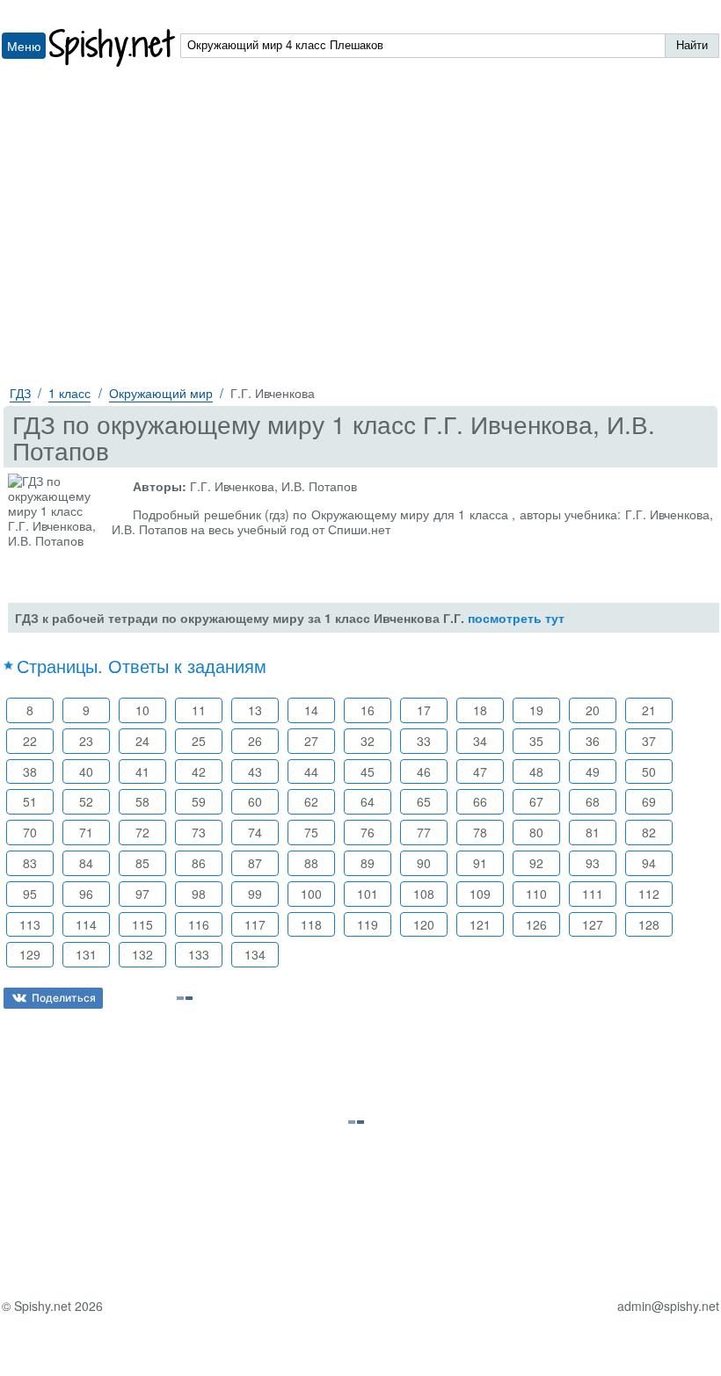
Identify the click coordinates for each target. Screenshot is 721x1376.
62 (311, 801)
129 (29, 954)
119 (367, 924)
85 (142, 863)
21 (649, 710)
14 (311, 710)
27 (311, 741)
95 (30, 893)
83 (30, 863)
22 (30, 741)
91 (480, 863)
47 (480, 771)
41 (142, 771)
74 (255, 832)
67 (536, 801)
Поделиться (64, 997)
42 (199, 771)
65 (424, 801)
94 (649, 863)
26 (255, 741)
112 (648, 893)
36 (593, 741)
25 (199, 741)
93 (593, 863)
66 (480, 801)
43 (255, 771)
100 (311, 893)
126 (536, 924)
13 (255, 710)
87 (255, 863)
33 (424, 741)
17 (424, 710)
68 (593, 801)
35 (536, 741)
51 (30, 801)
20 (593, 710)
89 (367, 863)
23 (86, 741)
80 (536, 832)
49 (593, 771)
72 (142, 832)
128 (648, 924)
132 (142, 954)
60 (255, 801)
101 (367, 893)
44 (311, 771)
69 (649, 801)
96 (86, 893)
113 (29, 924)
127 (592, 924)
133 (198, 954)
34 (480, 741)
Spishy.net (113, 47)
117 (255, 924)
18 (480, 710)
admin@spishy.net (668, 1306)
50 (649, 771)
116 (198, 924)
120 (423, 924)
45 (367, 771)
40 (86, 771)
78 (480, 832)
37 (649, 741)
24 (142, 741)
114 (86, 924)
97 (142, 893)
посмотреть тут (516, 617)
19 (536, 710)
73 (199, 832)
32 (367, 741)
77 (424, 832)
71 (86, 832)
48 (536, 771)
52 (86, 801)
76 (367, 832)
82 (649, 832)
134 (255, 954)
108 (423, 893)
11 (199, 710)
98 (199, 893)
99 (255, 893)
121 (480, 924)
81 (593, 832)
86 (199, 863)
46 (424, 771)
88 (311, 863)
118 (311, 924)
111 (592, 893)
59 (199, 801)
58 (142, 801)
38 (30, 771)
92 (536, 863)
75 (311, 832)
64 (367, 801)
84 (86, 863)
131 (86, 954)
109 (480, 893)
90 (424, 863)
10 (142, 710)
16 (367, 710)
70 (30, 832)
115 (142, 924)
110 (536, 893)
